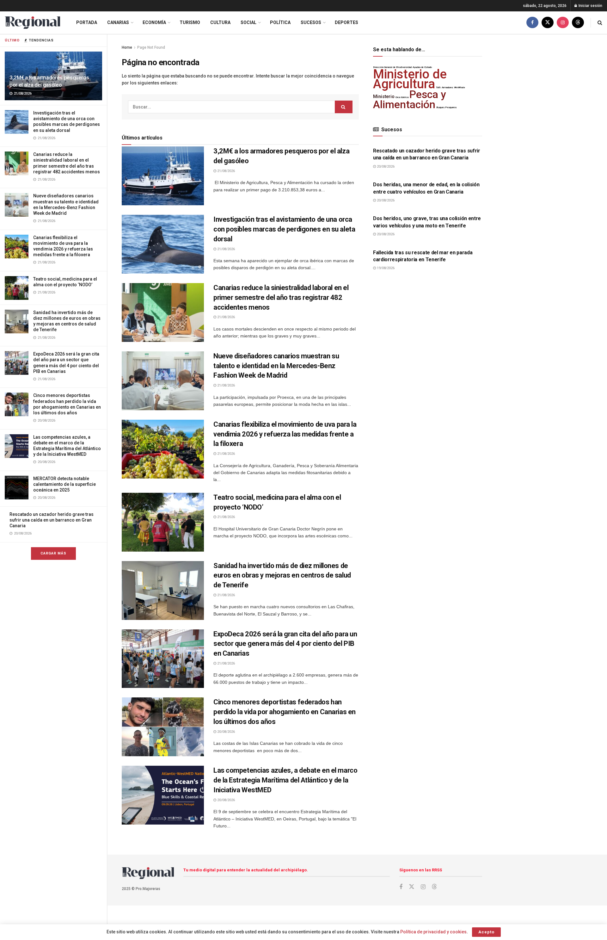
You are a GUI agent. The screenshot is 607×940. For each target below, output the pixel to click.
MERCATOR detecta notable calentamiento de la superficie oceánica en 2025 (64, 484)
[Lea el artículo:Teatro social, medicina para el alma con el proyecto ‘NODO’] (163, 522)
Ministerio (384, 96)
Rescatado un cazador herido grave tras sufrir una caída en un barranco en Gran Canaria (51, 520)
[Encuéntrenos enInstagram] (563, 22)
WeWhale (459, 87)
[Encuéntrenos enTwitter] (548, 22)
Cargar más (53, 553)
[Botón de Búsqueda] (600, 22)
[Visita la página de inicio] (32, 22)
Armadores (447, 87)
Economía (154, 22)
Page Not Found (151, 47)
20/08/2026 (225, 732)
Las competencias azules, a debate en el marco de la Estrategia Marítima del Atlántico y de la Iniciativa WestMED (285, 780)
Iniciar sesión (590, 5)
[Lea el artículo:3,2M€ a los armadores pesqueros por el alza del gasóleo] (163, 175)
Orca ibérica (401, 97)
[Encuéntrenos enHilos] (578, 22)
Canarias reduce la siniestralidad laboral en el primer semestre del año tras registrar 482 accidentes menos (280, 297)
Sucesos (311, 22)
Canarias (118, 22)
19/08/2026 (385, 268)
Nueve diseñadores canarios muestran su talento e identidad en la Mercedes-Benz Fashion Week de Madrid (276, 366)
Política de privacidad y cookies (433, 931)
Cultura (220, 22)
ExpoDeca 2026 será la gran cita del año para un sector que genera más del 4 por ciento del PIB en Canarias (285, 644)
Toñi (438, 87)
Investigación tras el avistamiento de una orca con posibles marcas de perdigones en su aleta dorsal (284, 229)
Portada (86, 22)
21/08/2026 (225, 171)
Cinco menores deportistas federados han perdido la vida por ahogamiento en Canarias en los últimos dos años (284, 712)
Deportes (346, 22)
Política (280, 22)
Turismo (190, 22)
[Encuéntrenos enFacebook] (532, 22)
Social (248, 22)
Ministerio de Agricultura (410, 79)
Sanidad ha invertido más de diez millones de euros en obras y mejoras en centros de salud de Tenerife (282, 575)
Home (127, 47)
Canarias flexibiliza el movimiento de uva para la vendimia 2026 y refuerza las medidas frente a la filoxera (284, 434)
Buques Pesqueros (446, 107)
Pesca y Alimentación (409, 99)
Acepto (486, 932)
